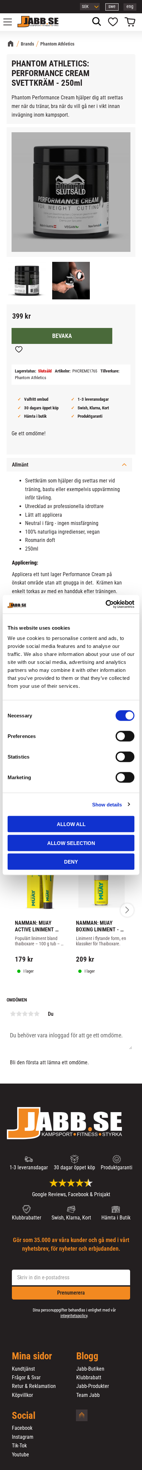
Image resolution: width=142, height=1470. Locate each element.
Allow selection (71, 843)
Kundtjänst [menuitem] (23, 1369)
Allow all (71, 824)
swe (112, 6)
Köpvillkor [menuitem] (22, 1395)
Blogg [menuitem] (87, 1356)
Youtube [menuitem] (20, 1455)
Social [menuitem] (23, 1416)
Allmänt (20, 465)
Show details (107, 804)
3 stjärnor (25, 1014)
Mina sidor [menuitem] (32, 1356)
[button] (11, 22)
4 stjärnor (31, 1014)
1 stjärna (13, 1014)
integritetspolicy (73, 1315)
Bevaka (62, 336)
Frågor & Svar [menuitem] (26, 1378)
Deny (71, 862)
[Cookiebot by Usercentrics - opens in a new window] (105, 604)
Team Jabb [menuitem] (88, 1395)
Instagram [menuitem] (22, 1437)
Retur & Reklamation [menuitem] (34, 1386)
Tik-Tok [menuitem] (19, 1446)
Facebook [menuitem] (22, 1428)
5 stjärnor (37, 1014)
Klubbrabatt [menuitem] (88, 1378)
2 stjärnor (19, 1014)
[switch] (125, 736)
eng (129, 6)
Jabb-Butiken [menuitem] (90, 1369)
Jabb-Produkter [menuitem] (92, 1386)
